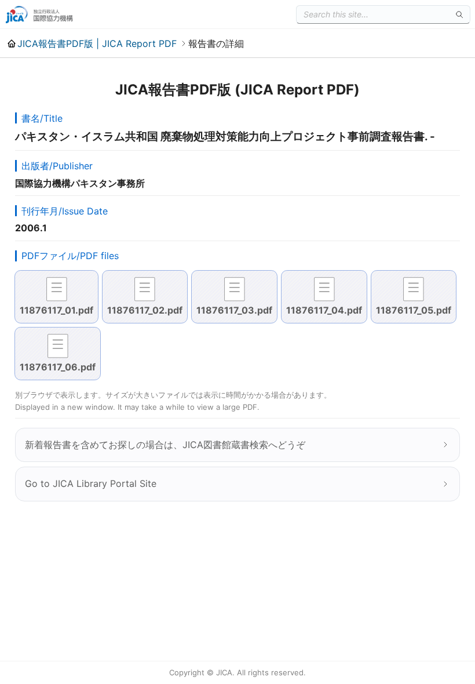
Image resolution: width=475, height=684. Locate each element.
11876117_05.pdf (413, 310)
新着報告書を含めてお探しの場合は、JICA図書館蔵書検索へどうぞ (165, 444)
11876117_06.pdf (58, 367)
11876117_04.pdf (324, 310)
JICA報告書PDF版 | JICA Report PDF (97, 43)
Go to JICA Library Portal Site (90, 483)
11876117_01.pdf (56, 310)
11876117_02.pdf (144, 310)
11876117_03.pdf (234, 310)
